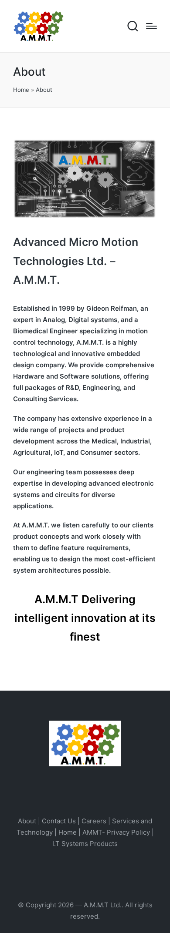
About (27, 821)
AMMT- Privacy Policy (116, 832)
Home (21, 89)
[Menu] (151, 26)
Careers (94, 821)
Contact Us (59, 821)
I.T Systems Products (85, 843)
